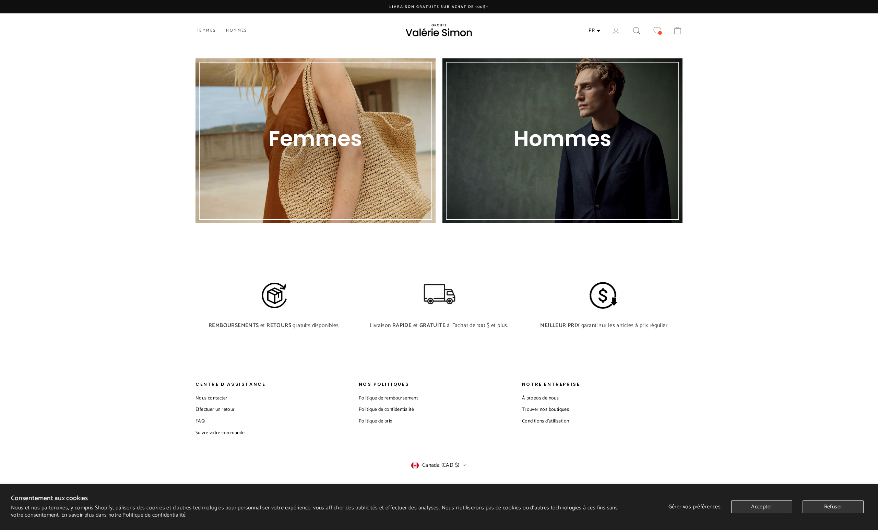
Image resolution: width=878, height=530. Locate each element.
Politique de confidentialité (154, 515)
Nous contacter (211, 398)
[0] (657, 30)
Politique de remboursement (388, 398)
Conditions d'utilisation (545, 421)
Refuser (833, 506)
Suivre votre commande (220, 433)
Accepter (761, 506)
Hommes (236, 30)
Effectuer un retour (215, 410)
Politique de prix (375, 421)
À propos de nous (540, 398)
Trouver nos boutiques (545, 410)
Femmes (206, 30)
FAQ (200, 421)
